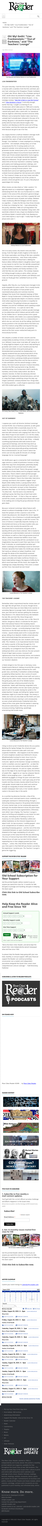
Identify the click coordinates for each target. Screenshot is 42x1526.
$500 (15, 930)
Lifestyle (6, 1441)
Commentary (8, 1426)
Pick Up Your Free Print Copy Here (15, 1409)
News (6, 1424)
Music (6, 1432)
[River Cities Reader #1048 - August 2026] (21, 1049)
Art (5, 1438)
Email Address (9, 1217)
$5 (8, 923)
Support (7, 934)
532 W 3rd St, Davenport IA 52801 (13, 1495)
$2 (4, 923)
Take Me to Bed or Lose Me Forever (26, 100)
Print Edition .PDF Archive (12, 1412)
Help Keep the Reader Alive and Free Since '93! (20, 905)
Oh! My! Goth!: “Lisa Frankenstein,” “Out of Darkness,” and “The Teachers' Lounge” (21, 40)
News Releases (9, 1444)
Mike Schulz (9, 50)
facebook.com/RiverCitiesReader (13, 1509)
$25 (5, 916)
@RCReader (6, 1511)
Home (5, 23)
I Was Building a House (13, 102)
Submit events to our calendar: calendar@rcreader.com (21, 1506)
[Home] (21, 6)
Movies (6, 1435)
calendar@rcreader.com (30, 1285)
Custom (20, 916)
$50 (9, 916)
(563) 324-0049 (6, 1497)
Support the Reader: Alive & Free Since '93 (18, 1418)
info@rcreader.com (8, 1500)
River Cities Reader (30, 1083)
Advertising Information (12, 1415)
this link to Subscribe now (20, 1264)
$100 (14, 916)
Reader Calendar (9, 1421)
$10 (13, 923)
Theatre (6, 1429)
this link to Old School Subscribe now (21, 893)
